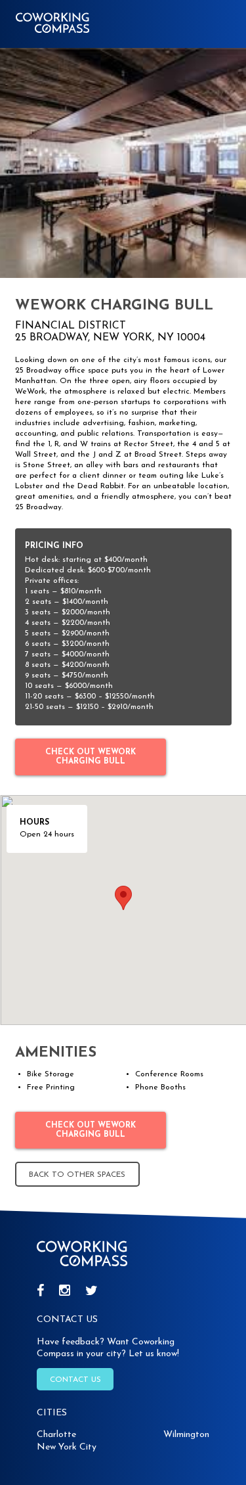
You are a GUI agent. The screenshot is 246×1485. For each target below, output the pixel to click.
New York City (66, 1447)
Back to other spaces (77, 1175)
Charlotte (56, 1435)
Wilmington (186, 1435)
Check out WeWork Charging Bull (90, 756)
